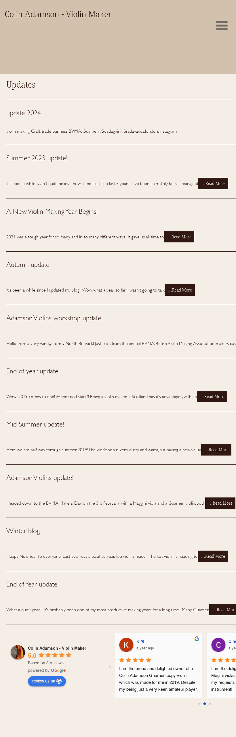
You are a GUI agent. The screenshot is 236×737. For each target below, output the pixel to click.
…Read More (213, 184)
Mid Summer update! (35, 424)
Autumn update (28, 265)
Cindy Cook (126, 641)
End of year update (32, 371)
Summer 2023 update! (36, 158)
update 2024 (23, 113)
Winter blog (23, 531)
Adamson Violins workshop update (53, 318)
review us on (43, 681)
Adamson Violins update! (39, 478)
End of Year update (32, 584)
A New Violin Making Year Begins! (52, 211)
